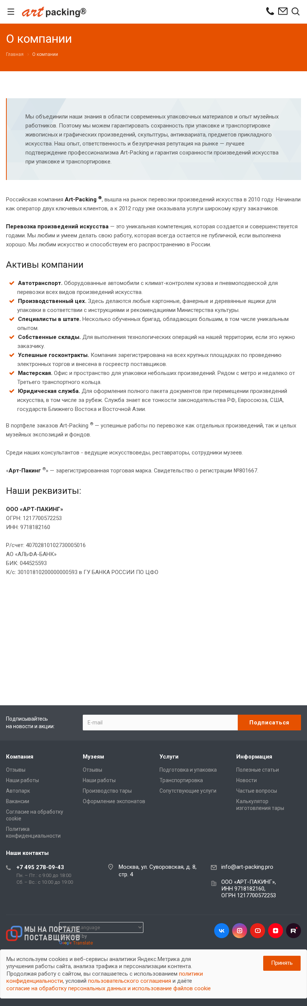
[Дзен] (275, 930)
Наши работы (22, 780)
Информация (254, 756)
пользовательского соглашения (129, 981)
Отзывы (15, 770)
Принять (282, 963)
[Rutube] (293, 930)
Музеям (93, 756)
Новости (246, 780)
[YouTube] (257, 930)
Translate (83, 943)
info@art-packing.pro (247, 867)
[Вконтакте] (221, 930)
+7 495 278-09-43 (40, 867)
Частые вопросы (256, 791)
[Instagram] (239, 930)
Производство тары (107, 791)
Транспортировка (181, 780)
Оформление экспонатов (114, 801)
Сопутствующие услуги (187, 791)
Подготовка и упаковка (188, 770)
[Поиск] (296, 12)
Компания (19, 756)
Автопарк (18, 791)
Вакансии (17, 801)
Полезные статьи (257, 770)
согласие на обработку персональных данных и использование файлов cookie (108, 988)
